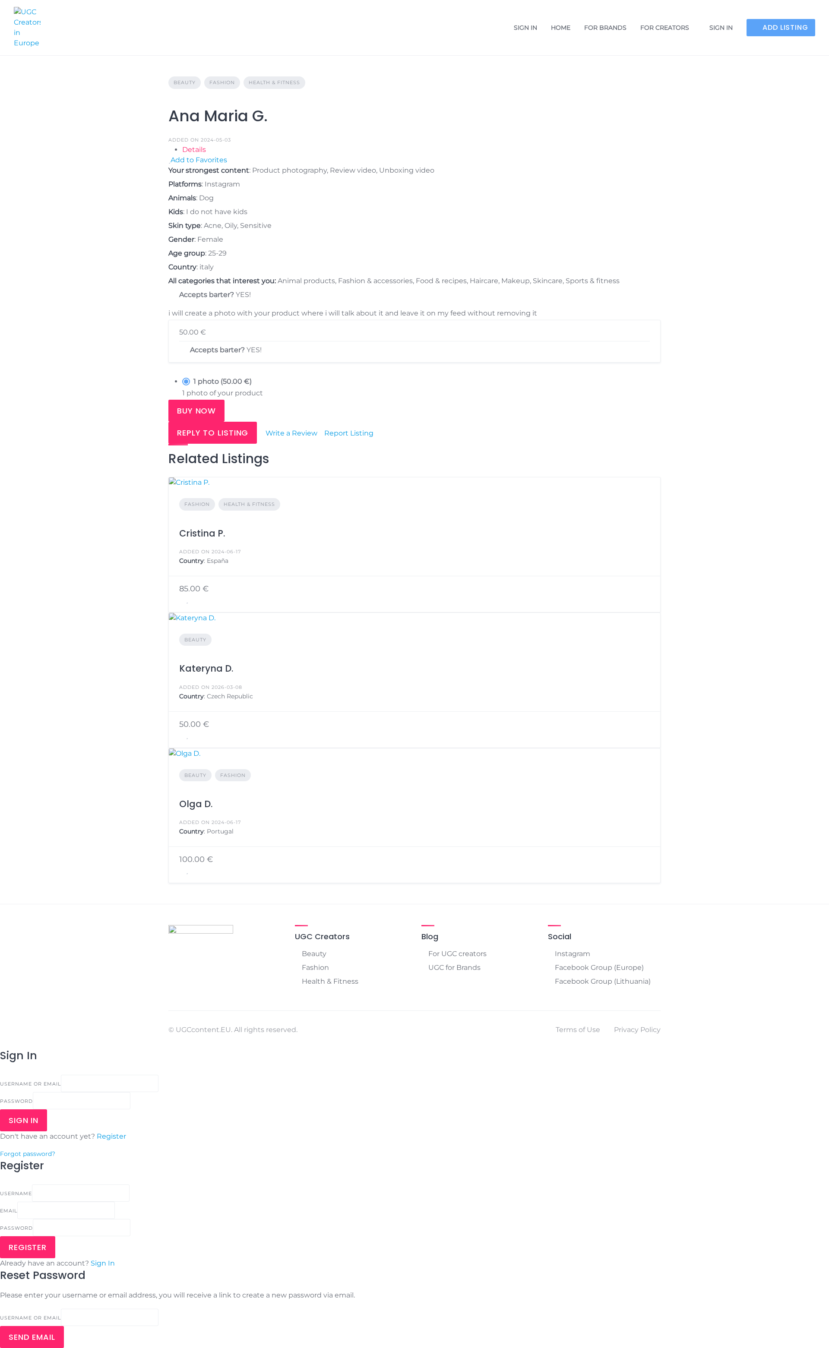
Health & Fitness (274, 82)
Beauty (185, 82)
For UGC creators (457, 954)
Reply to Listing (212, 432)
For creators (664, 28)
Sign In (103, 1263)
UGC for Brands (454, 967)
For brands (605, 28)
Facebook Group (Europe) (599, 967)
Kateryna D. (206, 668)
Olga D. (195, 804)
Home (560, 28)
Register (111, 1136)
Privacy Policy (637, 1030)
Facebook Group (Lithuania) (603, 981)
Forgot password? (27, 1154)
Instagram (572, 954)
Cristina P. (202, 533)
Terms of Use (578, 1030)
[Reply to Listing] (181, 600)
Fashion (222, 82)
